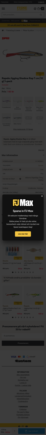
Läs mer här (23, 234)
